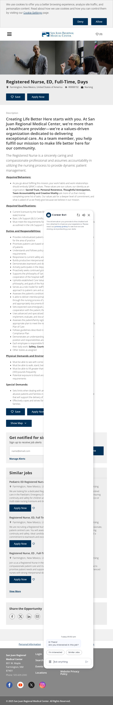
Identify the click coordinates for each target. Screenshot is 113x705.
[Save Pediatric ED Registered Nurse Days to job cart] (34, 508)
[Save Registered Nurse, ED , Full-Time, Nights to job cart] (34, 579)
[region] (68, 438)
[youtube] (20, 685)
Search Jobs (42, 660)
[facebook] (9, 685)
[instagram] (42, 685)
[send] (87, 662)
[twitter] (31, 685)
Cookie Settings (32, 12)
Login (38, 654)
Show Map (17, 423)
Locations (41, 672)
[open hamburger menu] (9, 34)
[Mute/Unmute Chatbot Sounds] (84, 215)
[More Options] (50, 661)
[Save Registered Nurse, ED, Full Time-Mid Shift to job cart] (34, 543)
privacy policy (61, 226)
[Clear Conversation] (78, 215)
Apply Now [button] (38, 411)
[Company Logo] (52, 33)
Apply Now (38, 96)
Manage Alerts (17, 459)
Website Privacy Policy (69, 673)
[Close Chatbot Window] (89, 215)
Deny (80, 21)
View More (15, 591)
